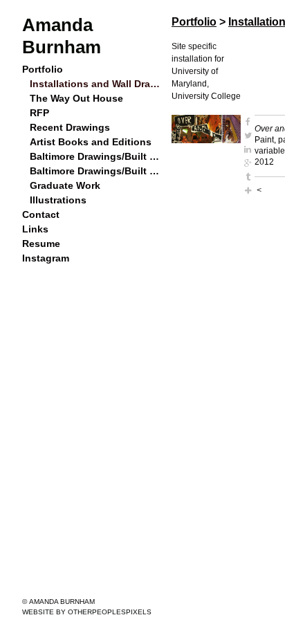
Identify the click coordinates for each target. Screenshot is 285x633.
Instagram (44, 258)
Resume (40, 243)
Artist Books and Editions (86, 142)
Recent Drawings (67, 127)
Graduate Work (63, 185)
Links (34, 229)
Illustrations (57, 200)
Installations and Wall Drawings (95, 83)
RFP (39, 113)
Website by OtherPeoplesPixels (86, 612)
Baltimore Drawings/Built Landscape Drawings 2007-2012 (95, 156)
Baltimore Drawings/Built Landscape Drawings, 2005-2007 (95, 171)
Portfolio (42, 69)
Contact (39, 214)
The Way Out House (74, 98)
